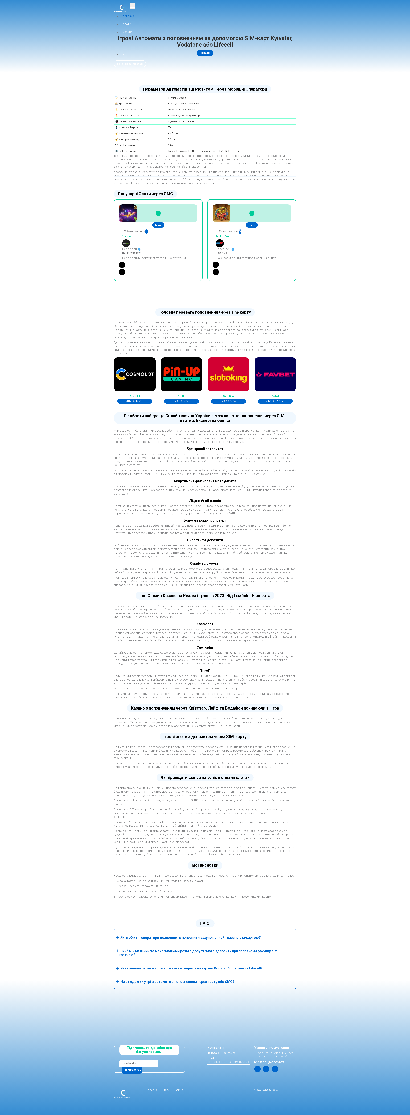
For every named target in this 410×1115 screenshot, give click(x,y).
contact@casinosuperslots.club (228, 1061)
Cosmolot (134, 396)
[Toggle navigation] (132, 6)
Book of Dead (223, 236)
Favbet (275, 396)
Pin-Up (181, 396)
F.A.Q (126, 54)
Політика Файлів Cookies (273, 1056)
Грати (158, 225)
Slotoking (228, 396)
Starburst (127, 236)
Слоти (127, 24)
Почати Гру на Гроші (130, 63)
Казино (179, 1089)
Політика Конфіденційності (275, 1053)
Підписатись (133, 1070)
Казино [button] (128, 32)
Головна (128, 16)
